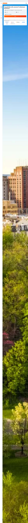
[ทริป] (1, 16)
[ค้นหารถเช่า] (1, 8)
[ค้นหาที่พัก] (1, 7)
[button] (1, 3)
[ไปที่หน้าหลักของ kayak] (5, 3)
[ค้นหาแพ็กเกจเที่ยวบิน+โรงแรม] (1, 10)
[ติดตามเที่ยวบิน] (1, 13)
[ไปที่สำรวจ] (1, 12)
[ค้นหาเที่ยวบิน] (1, 5)
